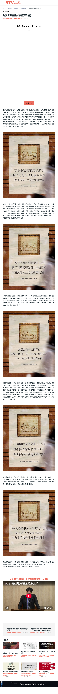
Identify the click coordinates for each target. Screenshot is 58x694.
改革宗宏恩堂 (23, 9)
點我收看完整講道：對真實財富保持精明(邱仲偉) (29, 579)
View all (53, 640)
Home (4, 9)
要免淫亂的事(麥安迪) (27, 672)
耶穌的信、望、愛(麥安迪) (10, 653)
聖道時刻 (16, 9)
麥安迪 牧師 (9, 656)
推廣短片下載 (29, 103)
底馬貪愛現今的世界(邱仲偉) (28, 652)
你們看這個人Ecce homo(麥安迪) (47, 652)
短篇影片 (11, 18)
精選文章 (10, 9)
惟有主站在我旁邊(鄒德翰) (10, 672)
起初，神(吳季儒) (44, 672)
